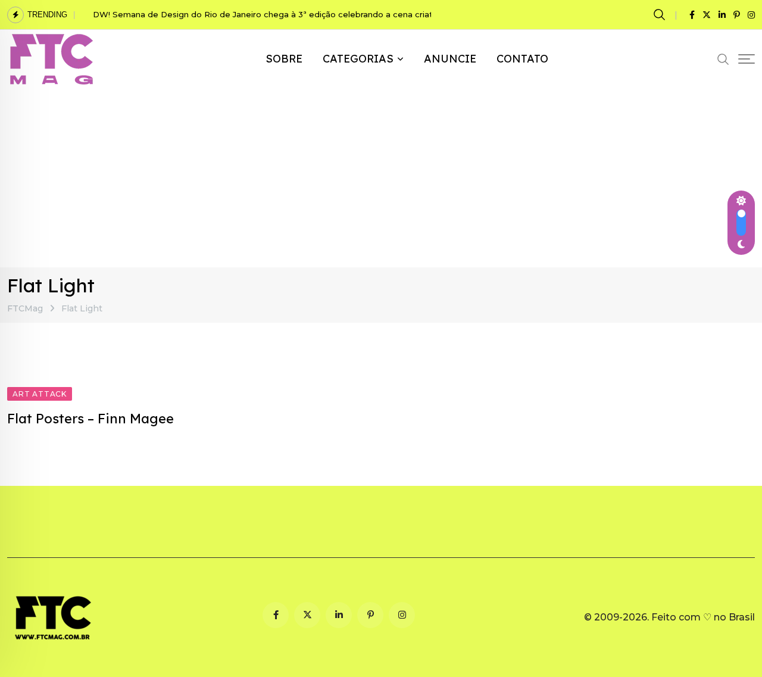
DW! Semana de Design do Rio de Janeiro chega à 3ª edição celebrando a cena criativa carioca (285, 14)
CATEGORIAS (358, 58)
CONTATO (522, 58)
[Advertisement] (381, 178)
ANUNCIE (450, 58)
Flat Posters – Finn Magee (90, 418)
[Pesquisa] (661, 14)
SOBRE (284, 58)
